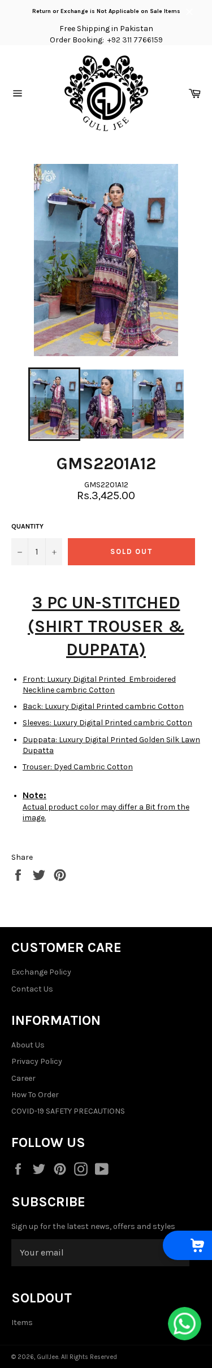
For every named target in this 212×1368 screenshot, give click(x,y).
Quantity (27, 526)
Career (23, 1078)
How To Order (35, 1094)
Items (22, 1322)
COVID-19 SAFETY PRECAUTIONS (68, 1111)
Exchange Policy (41, 972)
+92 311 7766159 (135, 40)
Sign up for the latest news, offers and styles (93, 1226)
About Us (28, 1045)
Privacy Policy (36, 1061)
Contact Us (32, 989)
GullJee (47, 1357)
